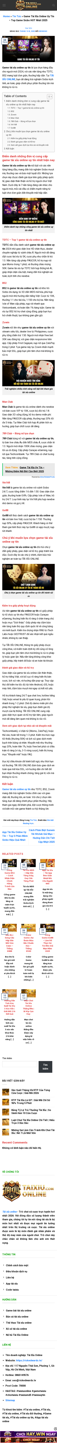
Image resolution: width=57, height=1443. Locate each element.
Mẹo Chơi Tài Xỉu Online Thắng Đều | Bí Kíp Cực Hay (28, 1007)
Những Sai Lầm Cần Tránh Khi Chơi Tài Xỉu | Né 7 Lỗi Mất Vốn (33, 1132)
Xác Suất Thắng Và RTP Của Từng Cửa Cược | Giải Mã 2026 (30, 1091)
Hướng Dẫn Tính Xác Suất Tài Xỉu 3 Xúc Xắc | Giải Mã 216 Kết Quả (9, 1007)
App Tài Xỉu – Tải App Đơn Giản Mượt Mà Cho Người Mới (47, 877)
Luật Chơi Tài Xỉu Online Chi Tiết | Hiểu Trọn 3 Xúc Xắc (32, 1121)
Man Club (15, 118)
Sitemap (10, 1400)
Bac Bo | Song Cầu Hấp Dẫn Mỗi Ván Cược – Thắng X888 (9, 943)
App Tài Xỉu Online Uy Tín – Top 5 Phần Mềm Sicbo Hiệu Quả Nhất (15, 836)
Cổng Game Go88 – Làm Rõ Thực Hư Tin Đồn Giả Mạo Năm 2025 (47, 943)
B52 (12, 111)
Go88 (13, 128)
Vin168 (14, 124)
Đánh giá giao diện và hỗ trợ (23, 142)
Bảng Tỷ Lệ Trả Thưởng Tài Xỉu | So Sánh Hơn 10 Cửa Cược (31, 1111)
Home (6, 16)
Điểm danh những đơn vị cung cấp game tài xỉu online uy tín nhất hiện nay (27, 103)
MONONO (43, 31)
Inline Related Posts (47, 477)
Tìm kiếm (7, 1058)
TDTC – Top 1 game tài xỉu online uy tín (27, 108)
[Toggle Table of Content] (48, 96)
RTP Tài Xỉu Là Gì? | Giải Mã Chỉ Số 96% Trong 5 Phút (30, 1102)
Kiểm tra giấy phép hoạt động (23, 138)
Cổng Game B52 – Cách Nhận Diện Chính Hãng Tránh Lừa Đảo (10, 879)
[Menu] (4, 5)
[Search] (53, 5)
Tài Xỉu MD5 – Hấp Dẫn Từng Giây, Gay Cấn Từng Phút (28, 875)
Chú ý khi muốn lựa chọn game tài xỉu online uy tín (28, 133)
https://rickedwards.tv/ (29, 1360)
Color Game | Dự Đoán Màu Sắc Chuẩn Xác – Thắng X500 (28, 943)
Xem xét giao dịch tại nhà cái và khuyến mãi (29, 145)
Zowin (13, 114)
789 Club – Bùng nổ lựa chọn (23, 121)
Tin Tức (16, 16)
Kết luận (10, 148)
